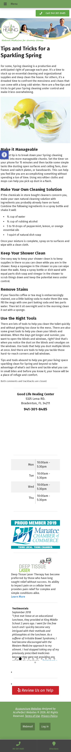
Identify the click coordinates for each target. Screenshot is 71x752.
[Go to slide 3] (24, 659)
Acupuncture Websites (28, 708)
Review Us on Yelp (37, 690)
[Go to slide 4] (28, 659)
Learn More (18, 596)
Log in (45, 726)
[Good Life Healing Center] (35, 30)
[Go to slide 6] (37, 659)
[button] (4, 154)
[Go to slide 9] (50, 659)
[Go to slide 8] (46, 659)
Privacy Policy (49, 716)
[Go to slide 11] (35, 662)
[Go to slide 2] (20, 659)
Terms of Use (32, 716)
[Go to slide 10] (54, 659)
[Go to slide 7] (41, 659)
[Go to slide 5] (33, 659)
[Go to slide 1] (16, 659)
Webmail (28, 726)
